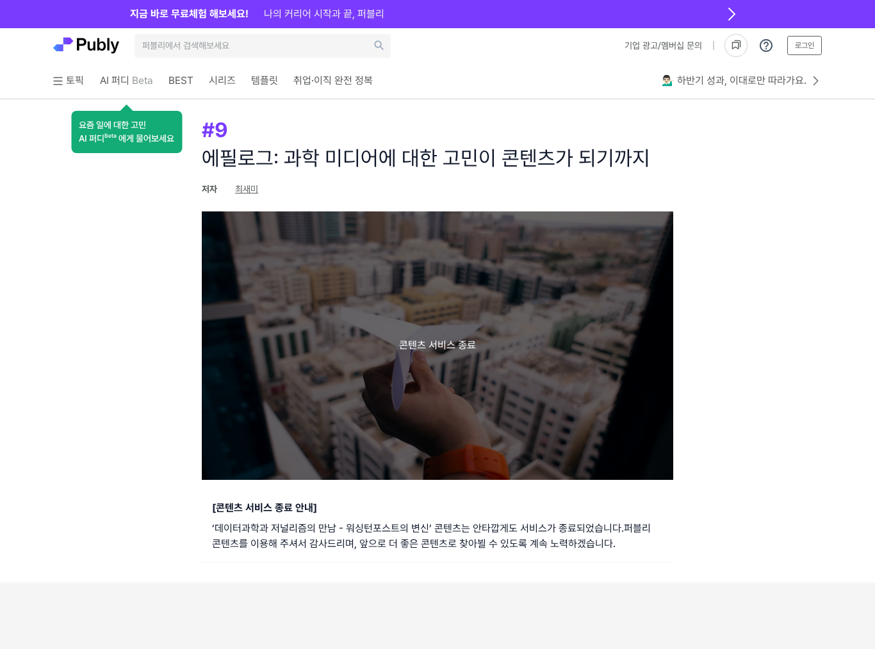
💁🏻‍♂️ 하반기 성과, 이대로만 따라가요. (734, 80)
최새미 (246, 189)
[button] (126, 132)
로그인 (804, 45)
